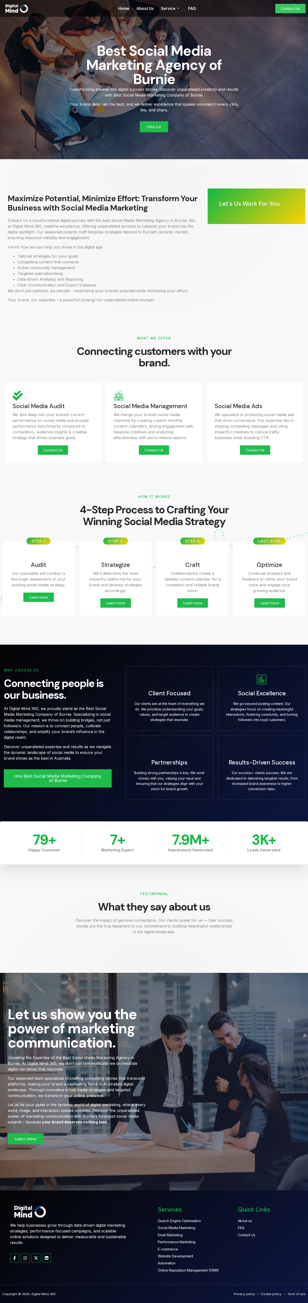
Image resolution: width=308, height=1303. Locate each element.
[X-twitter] (35, 1258)
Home (123, 8)
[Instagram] (25, 1258)
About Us (145, 8)
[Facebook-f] (14, 1258)
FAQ (192, 8)
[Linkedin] (46, 1258)
